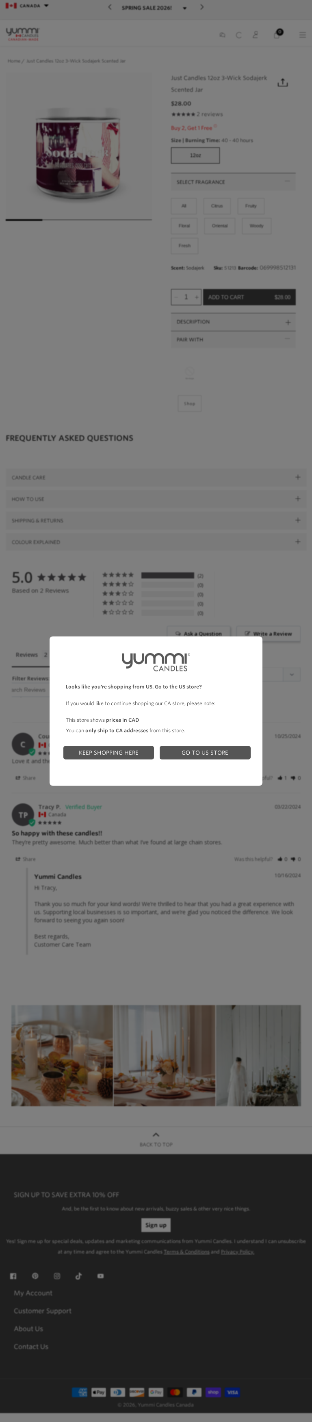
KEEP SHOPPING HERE (109, 752)
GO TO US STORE (205, 752)
